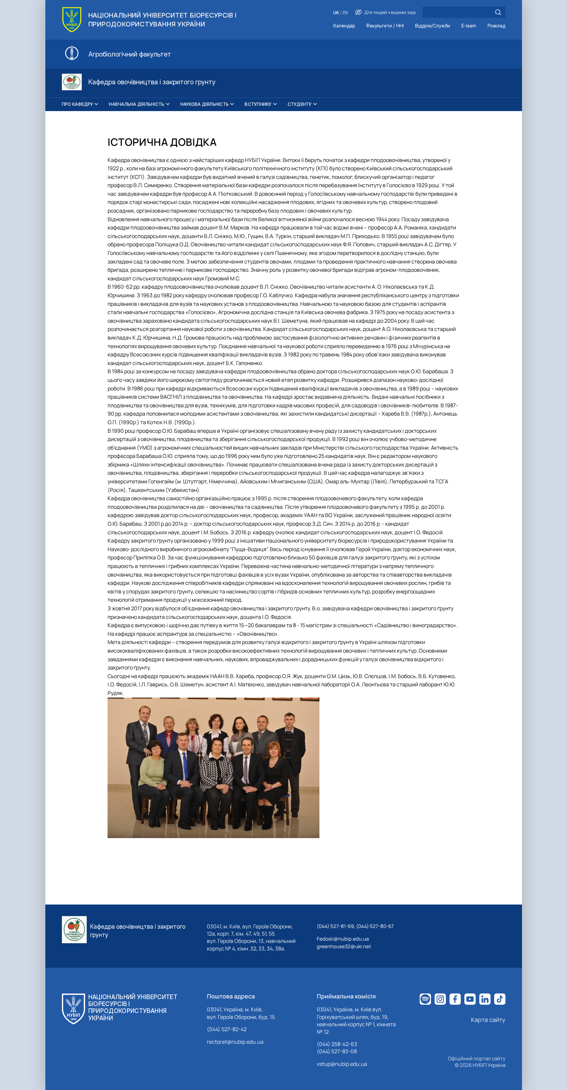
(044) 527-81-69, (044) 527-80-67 (355, 926)
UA (336, 13)
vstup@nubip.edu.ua (342, 1064)
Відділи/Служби (432, 25)
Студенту (300, 104)
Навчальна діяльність (136, 104)
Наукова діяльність (204, 104)
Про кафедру (77, 104)
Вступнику (258, 104)
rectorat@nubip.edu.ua (235, 1041)
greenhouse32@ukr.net (344, 946)
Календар (344, 25)
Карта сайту (488, 1020)
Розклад (496, 25)
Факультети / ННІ (385, 25)
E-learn (468, 25)
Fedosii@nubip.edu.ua (343, 938)
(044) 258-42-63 (337, 1044)
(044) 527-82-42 (227, 1029)
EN (345, 13)
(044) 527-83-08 (337, 1051)
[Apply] (498, 12)
